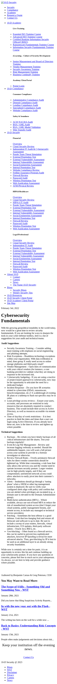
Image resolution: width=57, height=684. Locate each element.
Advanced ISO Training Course (27, 37)
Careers (16, 279)
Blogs (9, 287)
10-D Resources (14, 295)
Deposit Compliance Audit (25, 102)
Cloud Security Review (23, 146)
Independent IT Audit (23, 245)
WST (9, 670)
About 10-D (12, 274)
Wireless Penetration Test (24, 180)
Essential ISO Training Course (27, 34)
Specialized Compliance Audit (27, 108)
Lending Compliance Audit (25, 105)
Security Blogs (19, 290)
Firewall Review (20, 175)
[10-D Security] (9, 2)
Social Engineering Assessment (27, 165)
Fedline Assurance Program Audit (28, 172)
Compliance (12, 10)
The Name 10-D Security (24, 285)
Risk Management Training (25, 72)
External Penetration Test (24, 157)
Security (11, 7)
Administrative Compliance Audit (28, 100)
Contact (16, 277)
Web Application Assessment (26, 183)
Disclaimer (12, 672)
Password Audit (20, 178)
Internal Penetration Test (24, 167)
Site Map (11, 303)
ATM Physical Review (23, 186)
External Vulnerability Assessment (28, 159)
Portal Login (18, 86)
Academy (11, 12)
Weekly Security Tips (23, 292)
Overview (17, 144)
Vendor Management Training (26, 66)
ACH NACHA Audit (23, 122)
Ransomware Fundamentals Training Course (33, 44)
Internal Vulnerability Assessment (28, 162)
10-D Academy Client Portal (20, 300)
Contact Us (12, 18)
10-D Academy (14, 23)
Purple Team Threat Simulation (27, 154)
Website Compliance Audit (25, 110)
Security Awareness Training (26, 69)
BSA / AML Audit (21, 124)
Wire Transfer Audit (22, 130)
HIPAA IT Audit (20, 202)
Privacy (10, 675)
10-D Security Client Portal (19, 298)
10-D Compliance (15, 88)
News (15, 282)
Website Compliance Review (26, 170)
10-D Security (13, 132)
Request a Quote (14, 15)
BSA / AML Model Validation (27, 127)
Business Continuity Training (26, 74)
